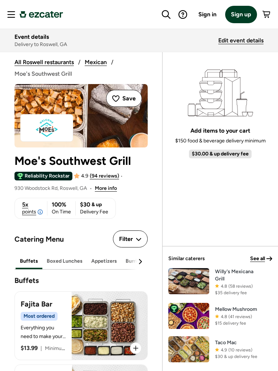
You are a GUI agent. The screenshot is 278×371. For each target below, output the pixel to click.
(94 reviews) (104, 176)
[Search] (166, 14)
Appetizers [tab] (104, 261)
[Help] (183, 14)
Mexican (96, 62)
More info (106, 188)
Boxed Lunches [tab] (65, 261)
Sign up (241, 14)
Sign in (207, 14)
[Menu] (11, 14)
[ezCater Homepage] (41, 14)
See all (257, 258)
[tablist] (81, 261)
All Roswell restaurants (44, 62)
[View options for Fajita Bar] (136, 348)
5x (29, 208)
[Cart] (267, 14)
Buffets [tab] (29, 261)
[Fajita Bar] (81, 326)
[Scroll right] (140, 261)
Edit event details (241, 40)
